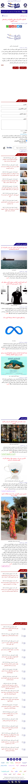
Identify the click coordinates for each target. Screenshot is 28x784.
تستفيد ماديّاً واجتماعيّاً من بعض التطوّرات (10, 635)
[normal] (5, 15)
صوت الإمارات (23, 67)
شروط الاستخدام (23, 134)
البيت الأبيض (15, 67)
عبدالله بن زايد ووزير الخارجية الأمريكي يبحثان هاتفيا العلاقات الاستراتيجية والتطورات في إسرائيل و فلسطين (10, 687)
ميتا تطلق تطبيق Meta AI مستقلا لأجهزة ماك (14, 317)
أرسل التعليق (23, 151)
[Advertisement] (14, 84)
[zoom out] (7, 15)
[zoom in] (3, 15)
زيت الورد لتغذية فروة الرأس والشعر (10, 720)
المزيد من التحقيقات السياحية (8, 454)
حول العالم (22, 15)
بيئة (26, 15)
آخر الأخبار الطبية (5, 566)
